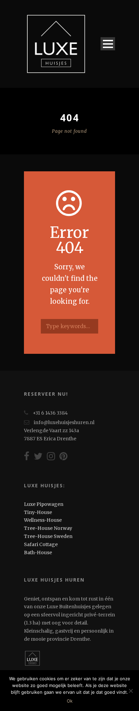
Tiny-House (38, 512)
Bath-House (38, 552)
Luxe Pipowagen (43, 504)
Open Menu (108, 43)
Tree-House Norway (48, 528)
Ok (70, 701)
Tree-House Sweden (48, 536)
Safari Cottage (41, 544)
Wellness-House (43, 520)
